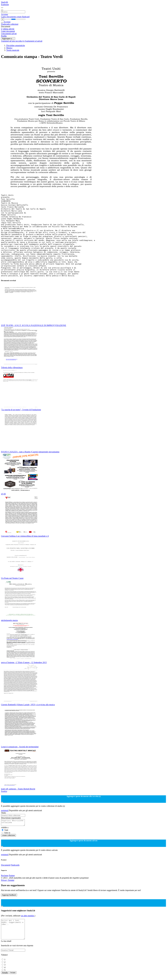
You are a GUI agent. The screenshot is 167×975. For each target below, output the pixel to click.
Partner (12, 875)
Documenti (5, 865)
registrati (5, 810)
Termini (11, 880)
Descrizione (11, 818)
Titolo (3, 813)
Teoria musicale (12, 50)
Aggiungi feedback (9, 895)
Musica (9, 48)
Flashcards (5, 24)
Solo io (7, 833)
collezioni (14, 24)
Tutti (6, 830)
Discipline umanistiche (15, 45)
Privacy (4, 880)
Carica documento (9, 17)
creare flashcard (23, 17)
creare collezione (8, 835)
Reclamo (4, 875)
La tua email (6, 941)
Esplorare (5, 4)
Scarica (4, 791)
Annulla (5, 973)
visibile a (4, 827)
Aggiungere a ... (8, 39)
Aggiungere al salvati (33, 41)
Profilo (4, 36)
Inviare (12, 973)
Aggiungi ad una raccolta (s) (13, 41)
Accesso (4, 14)
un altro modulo (28, 916)
